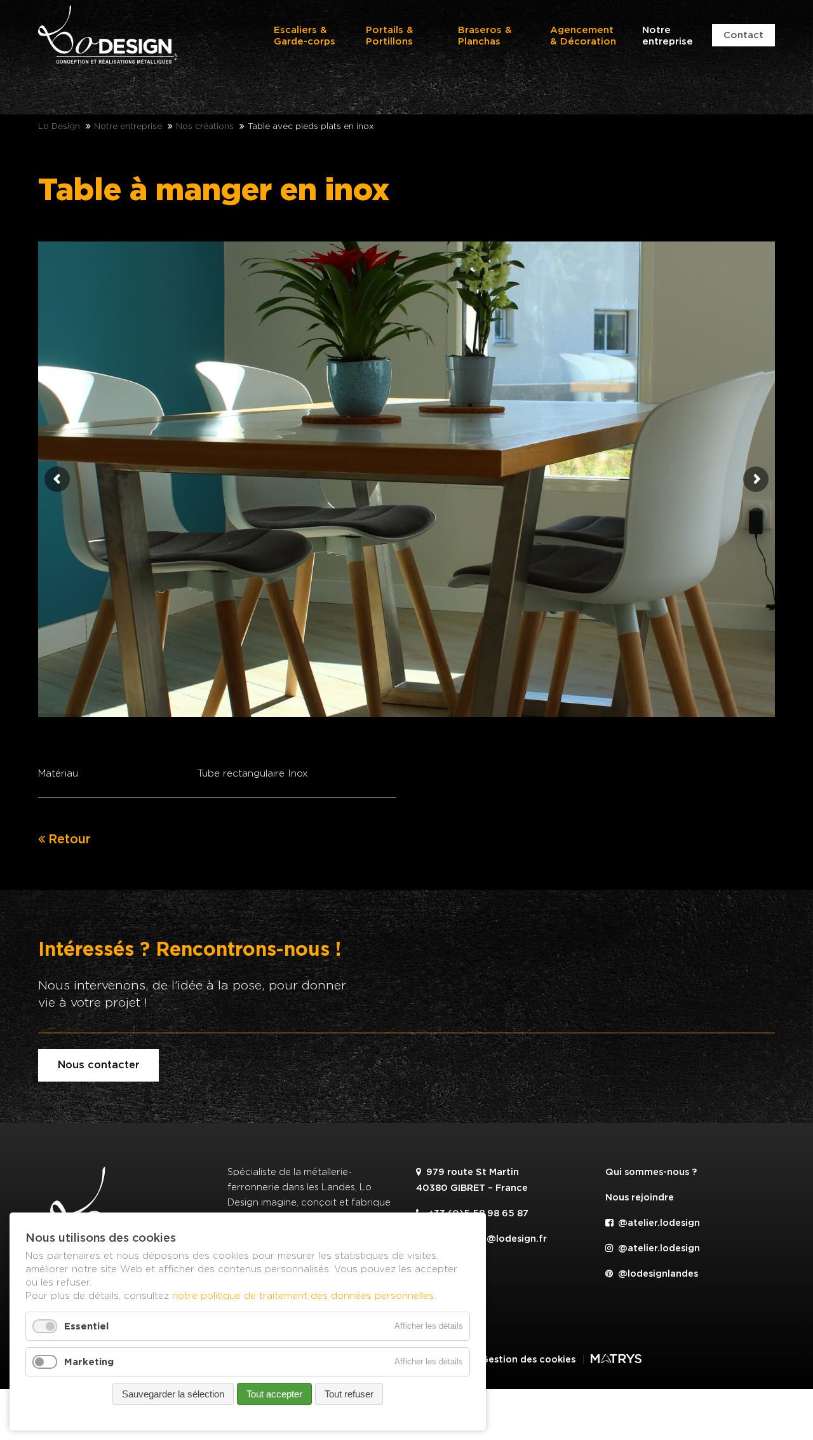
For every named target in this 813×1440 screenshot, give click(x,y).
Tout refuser (349, 1394)
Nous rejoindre (639, 1197)
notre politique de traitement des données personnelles (303, 1295)
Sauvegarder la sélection (173, 1394)
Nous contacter (99, 1065)
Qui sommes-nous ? (651, 1172)
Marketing (89, 1361)
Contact (743, 35)
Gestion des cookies (528, 1359)
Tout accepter (274, 1394)
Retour (69, 839)
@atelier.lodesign (657, 1223)
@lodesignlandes (656, 1274)
